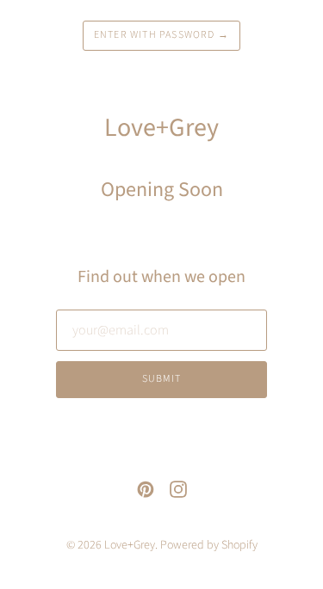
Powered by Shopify (209, 545)
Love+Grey (129, 545)
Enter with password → (161, 35)
